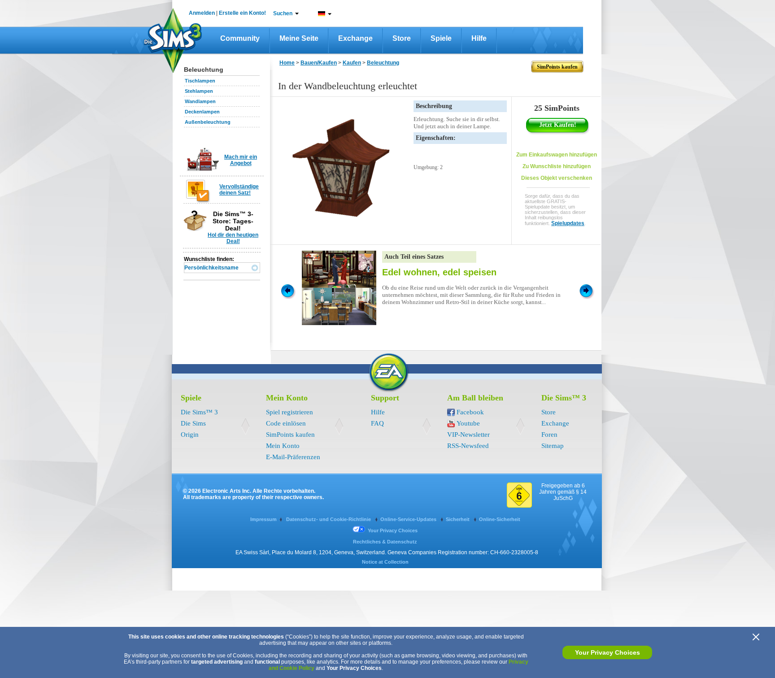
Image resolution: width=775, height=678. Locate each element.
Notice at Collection (385, 562)
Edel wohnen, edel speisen (439, 272)
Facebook (470, 412)
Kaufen (352, 63)
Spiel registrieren (289, 412)
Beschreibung (434, 106)
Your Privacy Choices (607, 652)
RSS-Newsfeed (468, 445)
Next (587, 290)
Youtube (468, 423)
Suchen (282, 13)
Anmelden (202, 13)
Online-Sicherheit (499, 519)
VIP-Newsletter (468, 434)
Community (240, 38)
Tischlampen (200, 80)
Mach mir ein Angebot (240, 160)
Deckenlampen (202, 111)
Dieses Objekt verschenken (556, 178)
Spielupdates (567, 223)
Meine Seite (298, 38)
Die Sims (193, 423)
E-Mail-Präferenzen (293, 457)
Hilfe (479, 38)
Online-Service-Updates (409, 519)
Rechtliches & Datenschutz (385, 541)
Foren (549, 434)
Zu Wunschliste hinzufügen (556, 166)
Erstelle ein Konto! (242, 13)
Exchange (355, 38)
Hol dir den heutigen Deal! (233, 238)
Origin (190, 434)
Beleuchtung (383, 63)
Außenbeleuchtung (208, 122)
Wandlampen (200, 101)
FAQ (377, 423)
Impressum (263, 519)
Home (287, 63)
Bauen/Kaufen (318, 63)
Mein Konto (283, 445)
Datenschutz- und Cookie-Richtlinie (329, 519)
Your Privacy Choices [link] (393, 530)
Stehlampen (199, 91)
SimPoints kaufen (290, 434)
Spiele (441, 38)
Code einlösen (286, 423)
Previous (287, 290)
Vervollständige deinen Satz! (239, 189)
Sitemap (552, 445)
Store (401, 38)
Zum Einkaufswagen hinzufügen (556, 155)
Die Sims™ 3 (199, 412)
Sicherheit (458, 519)
